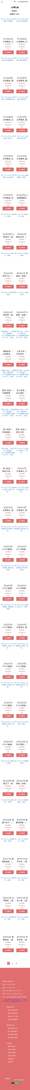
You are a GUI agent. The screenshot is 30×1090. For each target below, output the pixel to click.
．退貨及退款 (10, 1058)
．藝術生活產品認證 (12, 1013)
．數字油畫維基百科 (12, 1034)
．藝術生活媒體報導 (12, 1019)
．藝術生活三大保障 (12, 1016)
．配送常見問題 (11, 1055)
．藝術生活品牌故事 (12, 1010)
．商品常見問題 (11, 1052)
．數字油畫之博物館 (12, 1037)
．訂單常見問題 (11, 1049)
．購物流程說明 (11, 1046)
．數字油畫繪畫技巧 (12, 1031)
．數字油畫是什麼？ (12, 1028)
